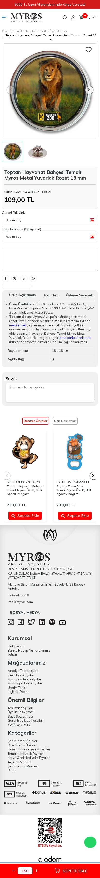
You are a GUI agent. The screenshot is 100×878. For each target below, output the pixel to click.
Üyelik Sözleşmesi (21, 712)
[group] (50, 91)
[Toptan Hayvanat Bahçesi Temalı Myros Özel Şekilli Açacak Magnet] (25, 451)
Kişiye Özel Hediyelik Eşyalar (29, 758)
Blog (11, 770)
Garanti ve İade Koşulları (26, 720)
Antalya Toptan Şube (23, 671)
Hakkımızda (16, 646)
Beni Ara (51, 295)
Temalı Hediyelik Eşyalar (25, 753)
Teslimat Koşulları (20, 708)
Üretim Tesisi (17, 687)
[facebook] (21, 624)
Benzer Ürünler (35, 421)
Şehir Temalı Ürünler (22, 741)
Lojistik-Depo (18, 692)
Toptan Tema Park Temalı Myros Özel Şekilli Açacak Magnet (74, 490)
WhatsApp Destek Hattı (90, 842)
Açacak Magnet (19, 762)
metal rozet (17, 325)
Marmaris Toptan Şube (24, 679)
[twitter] (31, 624)
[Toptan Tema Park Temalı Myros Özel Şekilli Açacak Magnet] (74, 451)
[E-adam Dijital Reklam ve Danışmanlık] (50, 860)
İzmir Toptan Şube (21, 675)
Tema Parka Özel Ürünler (49, 31)
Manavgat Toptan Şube (25, 683)
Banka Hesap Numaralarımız (29, 650)
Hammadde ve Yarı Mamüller (29, 749)
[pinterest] (52, 624)
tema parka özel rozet (75, 338)
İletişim (13, 654)
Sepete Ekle (28, 515)
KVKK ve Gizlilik (19, 725)
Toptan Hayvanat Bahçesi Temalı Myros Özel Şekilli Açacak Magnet (25, 490)
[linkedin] (42, 624)
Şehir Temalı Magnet (23, 766)
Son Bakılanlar (65, 421)
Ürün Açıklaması (23, 295)
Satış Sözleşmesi (20, 716)
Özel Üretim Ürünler (16, 31)
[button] (89, 90)
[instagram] (11, 624)
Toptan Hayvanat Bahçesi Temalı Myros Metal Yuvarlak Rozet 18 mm (51, 37)
